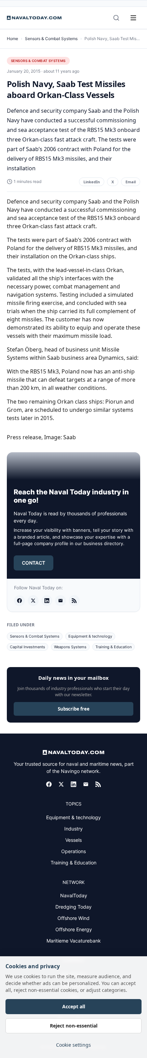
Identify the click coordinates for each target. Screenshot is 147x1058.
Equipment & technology (90, 636)
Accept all (73, 1006)
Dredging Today (73, 907)
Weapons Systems (70, 646)
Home (12, 38)
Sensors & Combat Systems (51, 38)
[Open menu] (133, 18)
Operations (73, 851)
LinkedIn (91, 181)
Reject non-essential (73, 1025)
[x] (33, 600)
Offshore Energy (73, 929)
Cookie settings (73, 1045)
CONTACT (33, 563)
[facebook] (19, 600)
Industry (73, 829)
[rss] (74, 600)
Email (130, 181)
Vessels (73, 840)
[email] (60, 600)
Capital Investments (27, 646)
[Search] (116, 18)
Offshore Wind (73, 918)
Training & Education (113, 646)
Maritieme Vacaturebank (73, 941)
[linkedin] (46, 600)
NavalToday (73, 895)
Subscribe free (74, 709)
